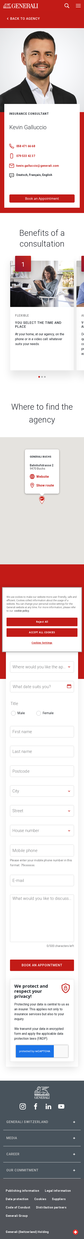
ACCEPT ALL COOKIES (42, 632)
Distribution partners (51, 1207)
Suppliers (59, 1199)
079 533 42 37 (25, 156)
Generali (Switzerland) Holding (27, 1231)
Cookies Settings (42, 642)
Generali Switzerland (27, 1122)
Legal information (58, 1190)
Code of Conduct (18, 1207)
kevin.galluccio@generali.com (37, 165)
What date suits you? (32, 686)
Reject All (42, 621)
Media (11, 1138)
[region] (42, 619)
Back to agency (25, 19)
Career (13, 1154)
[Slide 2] (42, 377)
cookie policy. (22, 610)
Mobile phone (25, 850)
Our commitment (22, 1170)
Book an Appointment (42, 198)
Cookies (40, 1199)
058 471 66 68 (25, 146)
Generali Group (17, 1215)
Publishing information (22, 1190)
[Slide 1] (39, 377)
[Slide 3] (45, 377)
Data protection (17, 1199)
